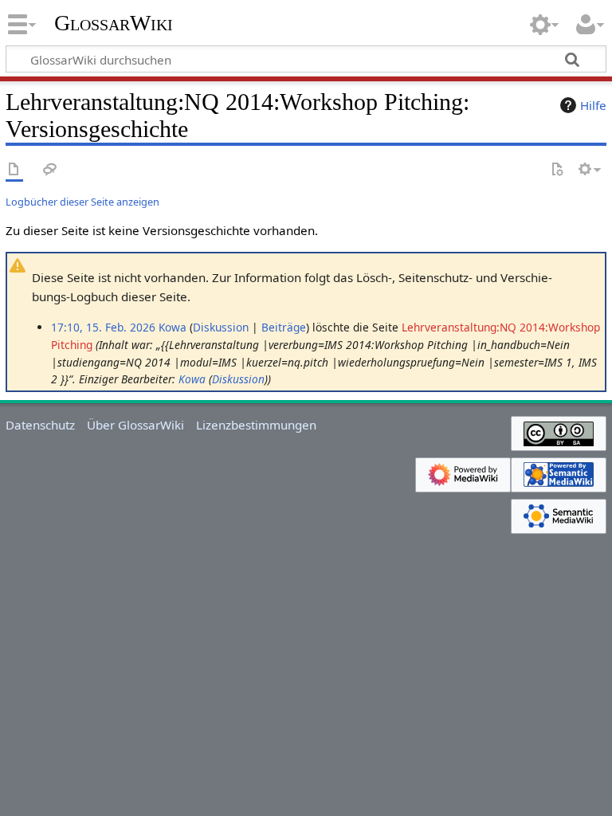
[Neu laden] (557, 170)
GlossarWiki (113, 23)
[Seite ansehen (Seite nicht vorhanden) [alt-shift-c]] (14, 170)
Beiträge (283, 327)
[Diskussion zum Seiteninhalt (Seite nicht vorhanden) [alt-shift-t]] (50, 170)
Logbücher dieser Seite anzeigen (82, 201)
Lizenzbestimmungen (256, 425)
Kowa (192, 378)
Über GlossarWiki (135, 425)
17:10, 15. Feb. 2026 (103, 327)
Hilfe (593, 105)
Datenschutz (40, 425)
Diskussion (221, 327)
